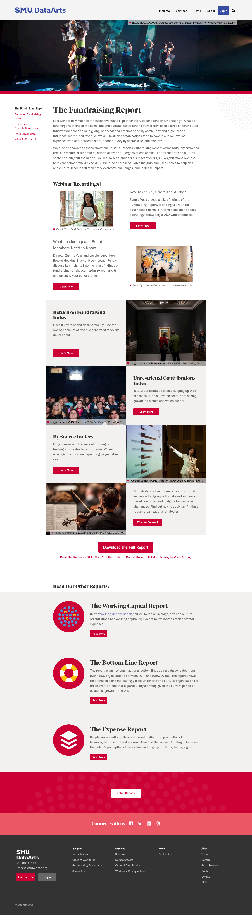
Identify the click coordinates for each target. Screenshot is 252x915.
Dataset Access (124, 859)
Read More (98, 633)
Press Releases (210, 865)
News (197, 11)
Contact (206, 871)
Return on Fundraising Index (28, 116)
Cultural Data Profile (127, 865)
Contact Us (25, 877)
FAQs (204, 882)
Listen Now (142, 225)
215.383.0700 (26, 863)
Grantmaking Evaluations (87, 865)
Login (47, 877)
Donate (205, 876)
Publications (165, 854)
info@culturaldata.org (32, 868)
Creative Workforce (83, 859)
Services (181, 11)
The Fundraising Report (29, 108)
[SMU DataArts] (41, 9)
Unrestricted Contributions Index (26, 126)
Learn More (66, 353)
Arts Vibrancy (80, 854)
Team (204, 854)
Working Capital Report (115, 614)
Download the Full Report (125, 547)
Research (120, 854)
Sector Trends (80, 871)
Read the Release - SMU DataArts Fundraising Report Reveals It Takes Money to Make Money (126, 557)
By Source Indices (25, 134)
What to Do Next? (147, 522)
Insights (164, 11)
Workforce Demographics (130, 871)
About (211, 11)
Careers (205, 859)
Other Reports (126, 793)
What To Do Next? (25, 139)
